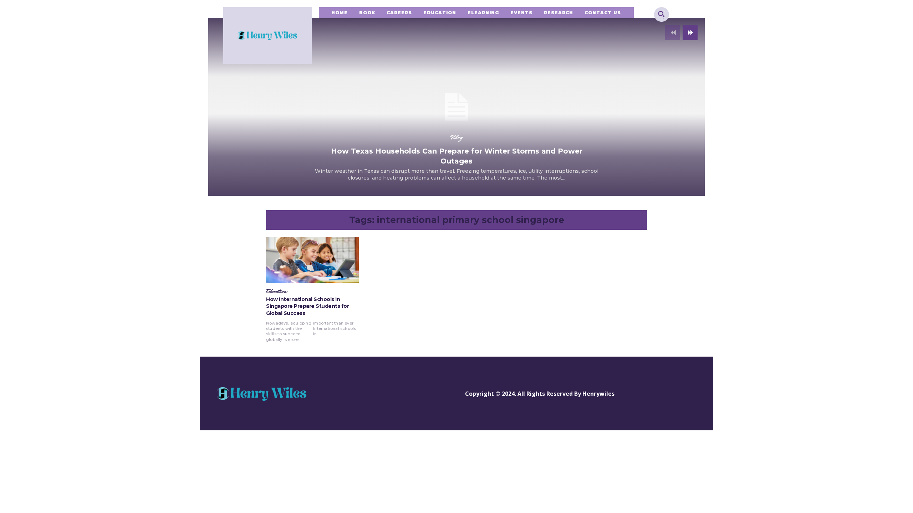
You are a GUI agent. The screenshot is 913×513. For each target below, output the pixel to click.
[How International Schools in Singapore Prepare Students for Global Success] (312, 260)
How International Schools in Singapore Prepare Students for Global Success (307, 306)
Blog (456, 137)
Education (276, 291)
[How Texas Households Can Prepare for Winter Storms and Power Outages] (456, 107)
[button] (661, 14)
